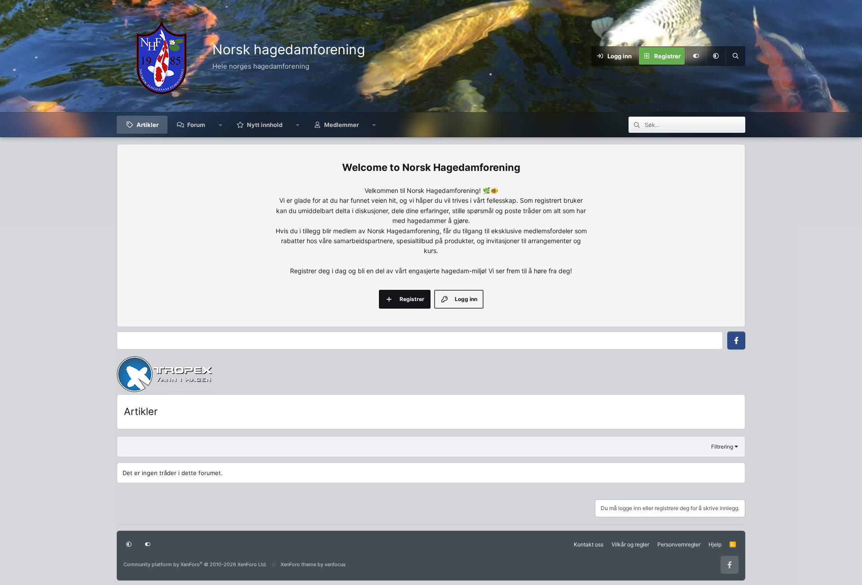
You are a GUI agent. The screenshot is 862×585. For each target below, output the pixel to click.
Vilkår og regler (630, 544)
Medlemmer (341, 124)
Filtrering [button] (722, 446)
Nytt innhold (264, 124)
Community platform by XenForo (195, 564)
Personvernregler (678, 544)
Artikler (147, 124)
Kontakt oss (588, 544)
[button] (716, 56)
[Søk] (735, 56)
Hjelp (714, 544)
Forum (196, 124)
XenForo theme (298, 564)
